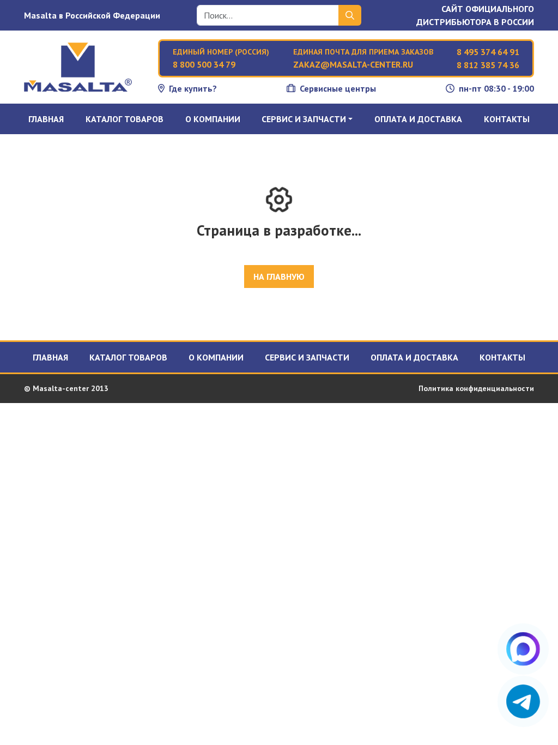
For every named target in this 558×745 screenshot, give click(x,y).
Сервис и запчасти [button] (304, 118)
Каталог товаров (124, 118)
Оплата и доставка (418, 118)
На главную (279, 276)
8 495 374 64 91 (488, 51)
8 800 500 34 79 (204, 64)
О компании (212, 118)
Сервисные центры (338, 88)
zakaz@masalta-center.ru (353, 64)
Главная (46, 118)
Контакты (507, 118)
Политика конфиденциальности (476, 388)
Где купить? (193, 88)
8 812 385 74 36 (488, 64)
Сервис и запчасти (307, 357)
